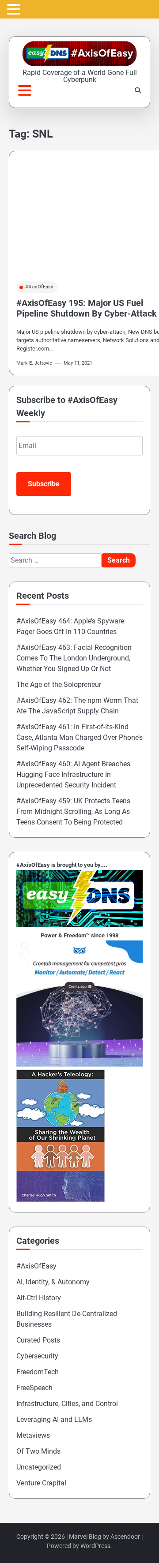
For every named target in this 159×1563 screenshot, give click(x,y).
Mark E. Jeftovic (34, 363)
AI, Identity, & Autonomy (53, 1282)
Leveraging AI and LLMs (54, 1419)
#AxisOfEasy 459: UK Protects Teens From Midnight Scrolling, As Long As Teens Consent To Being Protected (73, 811)
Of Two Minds (38, 1451)
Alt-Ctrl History (38, 1298)
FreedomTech (37, 1372)
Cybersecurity (37, 1356)
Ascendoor (125, 1536)
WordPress (95, 1545)
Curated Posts (38, 1340)
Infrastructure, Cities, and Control (67, 1403)
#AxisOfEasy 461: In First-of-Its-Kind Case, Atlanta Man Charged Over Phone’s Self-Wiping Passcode (79, 737)
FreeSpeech (34, 1388)
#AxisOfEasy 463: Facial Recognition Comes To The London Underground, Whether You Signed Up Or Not (74, 658)
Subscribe (44, 484)
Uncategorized (38, 1467)
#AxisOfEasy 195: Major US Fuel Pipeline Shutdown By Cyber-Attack (86, 308)
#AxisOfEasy (39, 287)
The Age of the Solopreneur (58, 684)
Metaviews (33, 1435)
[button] (15, 10)
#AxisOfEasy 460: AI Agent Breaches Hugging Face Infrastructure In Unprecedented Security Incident (73, 774)
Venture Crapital (41, 1483)
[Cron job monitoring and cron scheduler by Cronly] (79, 1064)
